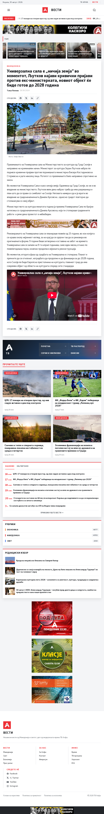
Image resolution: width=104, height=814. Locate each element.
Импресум (43, 759)
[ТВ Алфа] (45, 10)
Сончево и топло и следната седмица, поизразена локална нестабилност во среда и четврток (55, 484)
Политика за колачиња (53, 795)
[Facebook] (20, 98)
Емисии (83, 353)
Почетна (53, 346)
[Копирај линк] (37, 98)
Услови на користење (11, 795)
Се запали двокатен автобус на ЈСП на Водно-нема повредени (37, 506)
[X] (26, 98)
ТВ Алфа (84, 2)
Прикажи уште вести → (52, 513)
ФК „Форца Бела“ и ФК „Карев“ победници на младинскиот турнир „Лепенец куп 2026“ (52, 479)
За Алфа (42, 752)
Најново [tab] (9, 466)
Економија (7, 759)
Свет (5, 756)
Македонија (13, 66)
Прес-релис (8, 763)
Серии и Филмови (53, 353)
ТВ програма (77, 756)
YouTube (13, 782)
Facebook (13, 773)
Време (74, 752)
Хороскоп (75, 759)
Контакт (42, 756)
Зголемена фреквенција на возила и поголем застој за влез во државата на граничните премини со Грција (52, 491)
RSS (73, 763)
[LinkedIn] (32, 98)
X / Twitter (14, 778)
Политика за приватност (31, 795)
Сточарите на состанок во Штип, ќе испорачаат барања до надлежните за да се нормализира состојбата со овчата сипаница (56, 499)
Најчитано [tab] (23, 466)
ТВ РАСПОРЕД (83, 346)
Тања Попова (13, 90)
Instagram (14, 786)
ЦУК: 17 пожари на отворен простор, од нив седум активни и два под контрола (48, 474)
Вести (95, 2)
